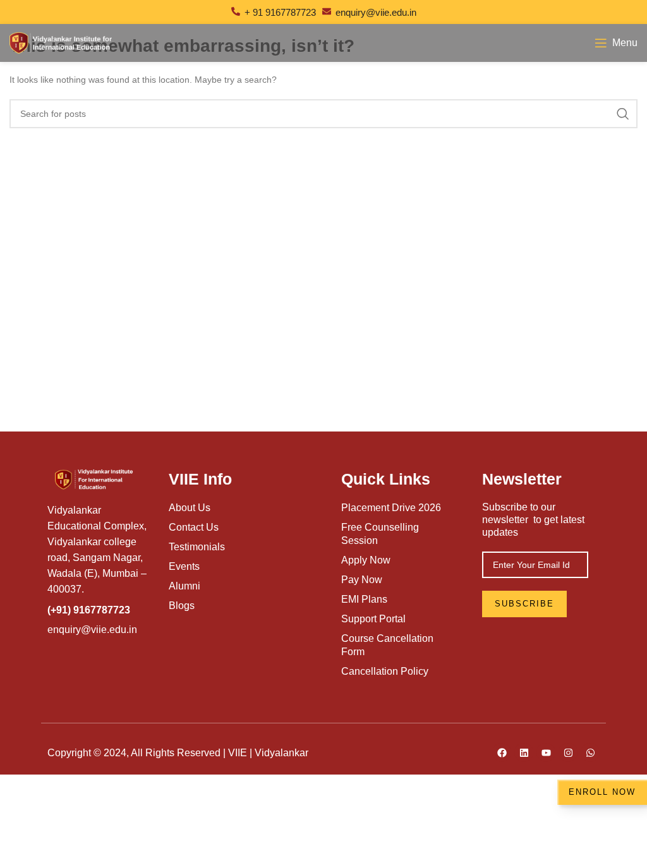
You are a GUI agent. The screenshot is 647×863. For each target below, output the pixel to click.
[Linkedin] (523, 752)
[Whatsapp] (590, 752)
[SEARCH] (623, 113)
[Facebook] (501, 752)
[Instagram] (568, 752)
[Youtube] (545, 752)
